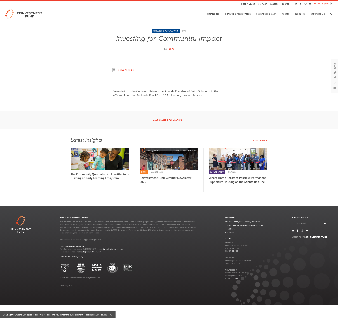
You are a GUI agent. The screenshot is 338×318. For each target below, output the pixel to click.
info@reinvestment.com (74, 246)
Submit (324, 223)
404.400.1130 (233, 251)
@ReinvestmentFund (316, 237)
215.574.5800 (233, 278)
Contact (262, 4)
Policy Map (229, 232)
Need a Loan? (248, 4)
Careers (274, 4)
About (285, 14)
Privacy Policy (77, 256)
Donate (285, 4)
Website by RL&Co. (67, 285)
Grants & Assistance (238, 14)
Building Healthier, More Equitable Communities (244, 225)
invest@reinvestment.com (113, 249)
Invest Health (230, 229)
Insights (300, 14)
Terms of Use (65, 256)
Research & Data (266, 14)
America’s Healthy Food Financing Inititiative (242, 222)
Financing (213, 14)
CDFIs (171, 49)
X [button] (111, 315)
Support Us (318, 14)
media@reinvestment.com (90, 252)
